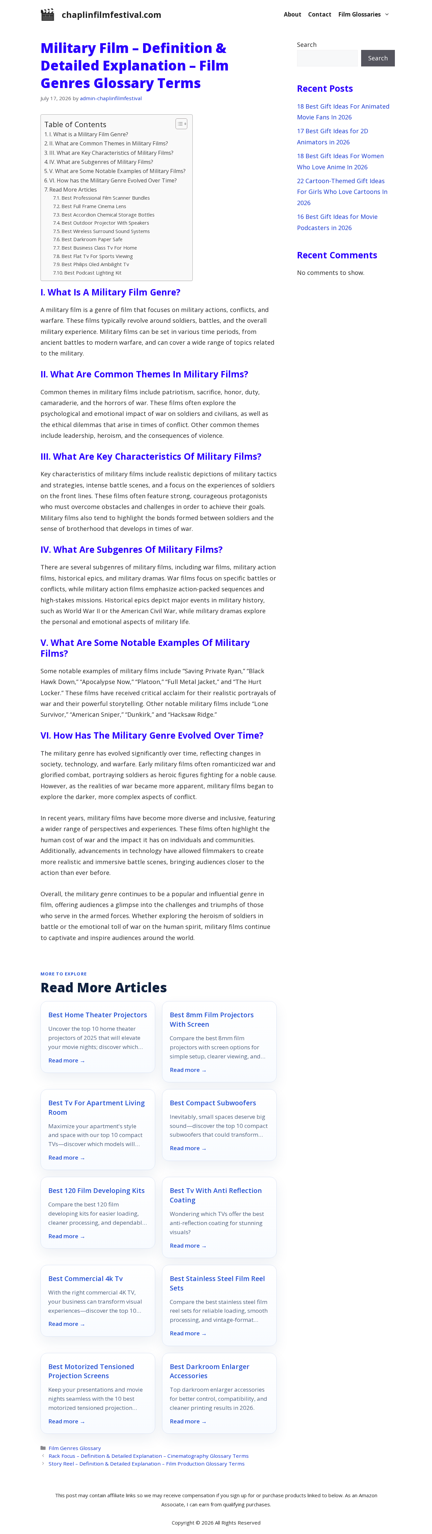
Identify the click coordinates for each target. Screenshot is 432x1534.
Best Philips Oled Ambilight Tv (95, 264)
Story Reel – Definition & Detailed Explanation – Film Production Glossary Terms (147, 1463)
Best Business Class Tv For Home (99, 247)
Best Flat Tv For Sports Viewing (97, 256)
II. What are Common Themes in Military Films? (108, 143)
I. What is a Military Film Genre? (88, 134)
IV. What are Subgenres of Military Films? (101, 162)
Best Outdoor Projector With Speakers (105, 222)
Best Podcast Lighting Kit (93, 272)
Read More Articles (73, 189)
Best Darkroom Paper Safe (92, 239)
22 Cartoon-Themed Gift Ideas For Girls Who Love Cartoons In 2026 (342, 192)
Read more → (66, 1060)
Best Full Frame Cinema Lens (93, 206)
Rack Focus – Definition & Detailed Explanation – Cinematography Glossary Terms (149, 1455)
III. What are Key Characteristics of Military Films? (111, 153)
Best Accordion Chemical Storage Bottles (108, 214)
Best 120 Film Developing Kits (96, 1190)
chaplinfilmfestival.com (111, 14)
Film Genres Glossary (75, 1448)
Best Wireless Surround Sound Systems (105, 231)
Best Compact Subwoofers (213, 1102)
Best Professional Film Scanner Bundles (105, 197)
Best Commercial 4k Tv (85, 1278)
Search (307, 44)
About (292, 14)
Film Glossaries (359, 14)
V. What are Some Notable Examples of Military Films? (117, 171)
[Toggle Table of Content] (178, 124)
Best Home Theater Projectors (97, 1014)
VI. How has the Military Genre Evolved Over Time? (113, 180)
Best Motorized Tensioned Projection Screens (91, 1371)
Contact (319, 14)
